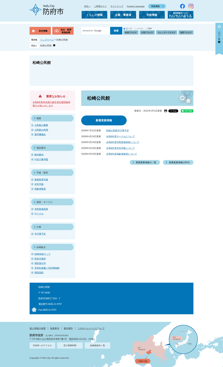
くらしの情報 (94, 14)
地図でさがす (186, 32)
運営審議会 (40, 134)
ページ (140, 28)
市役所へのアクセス (42, 345)
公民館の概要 (41, 125)
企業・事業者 (123, 14)
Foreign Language (136, 6)
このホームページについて (91, 328)
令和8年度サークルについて (120, 136)
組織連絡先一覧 (97, 345)
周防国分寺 (40, 263)
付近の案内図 (41, 159)
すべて (129, 28)
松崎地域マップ (42, 254)
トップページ (47, 39)
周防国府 (39, 272)
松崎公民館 (46, 45)
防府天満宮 (40, 258)
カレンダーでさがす (167, 32)
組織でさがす (131, 32)
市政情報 (151, 14)
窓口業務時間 (70, 345)
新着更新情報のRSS (179, 162)
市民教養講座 (41, 209)
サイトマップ (116, 6)
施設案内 (41, 147)
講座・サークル (44, 202)
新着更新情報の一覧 (146, 162)
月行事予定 (40, 234)
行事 (39, 227)
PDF (150, 28)
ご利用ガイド (100, 6)
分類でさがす (147, 32)
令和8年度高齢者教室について (121, 154)
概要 (39, 118)
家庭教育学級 (41, 179)
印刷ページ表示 (165, 110)
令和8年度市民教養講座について (122, 142)
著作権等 (68, 328)
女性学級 (39, 184)
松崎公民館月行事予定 (117, 130)
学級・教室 (42, 172)
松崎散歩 (41, 247)
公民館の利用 (41, 130)
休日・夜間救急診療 (66, 31)
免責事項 (54, 328)
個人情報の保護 (38, 328)
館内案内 (39, 154)
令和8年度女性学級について (120, 148)
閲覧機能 (155, 6)
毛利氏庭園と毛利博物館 (46, 268)
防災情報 (43, 31)
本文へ (87, 6)
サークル (39, 213)
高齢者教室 (40, 189)
